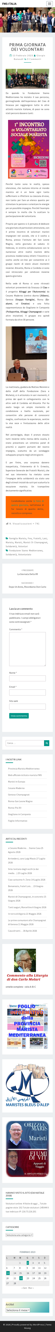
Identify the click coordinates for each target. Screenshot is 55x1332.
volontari (23, 546)
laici (44, 538)
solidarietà (11, 546)
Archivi (10, 1304)
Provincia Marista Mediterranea (23, 768)
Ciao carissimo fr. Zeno (19, 879)
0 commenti (34, 59)
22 (21, 1278)
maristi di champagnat (35, 542)
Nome (13, 672)
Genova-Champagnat (19, 794)
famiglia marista (17, 538)
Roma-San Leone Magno (20, 801)
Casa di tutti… (15, 930)
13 (8, 1273)
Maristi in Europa (16, 781)
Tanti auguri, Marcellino (20, 907)
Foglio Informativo (17, 820)
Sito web (13, 700)
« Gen (24, 1287)
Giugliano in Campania (19, 814)
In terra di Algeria (17, 913)
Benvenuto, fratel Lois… (20, 886)
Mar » (31, 1287)
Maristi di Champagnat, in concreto (25, 896)
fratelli (37, 538)
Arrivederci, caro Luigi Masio (22, 858)
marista (9, 542)
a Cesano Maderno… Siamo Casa (24, 848)
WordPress (38, 1324)
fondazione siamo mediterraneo (26, 550)
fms (30, 538)
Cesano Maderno (16, 788)
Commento (15, 629)
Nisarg (27, 1328)
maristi (18, 542)
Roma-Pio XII (14, 807)
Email (13, 686)
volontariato (24, 554)
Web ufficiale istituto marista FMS (25, 775)
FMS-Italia (9, 3)
